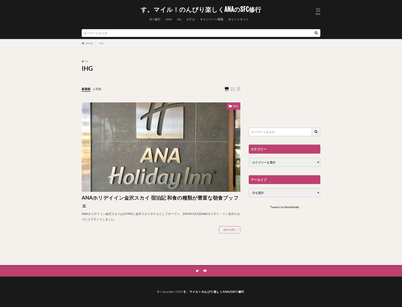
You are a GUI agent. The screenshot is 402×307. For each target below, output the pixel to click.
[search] (316, 33)
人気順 (97, 89)
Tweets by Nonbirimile (284, 207)
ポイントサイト (238, 19)
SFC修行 (155, 19)
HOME (89, 43)
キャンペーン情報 (211, 19)
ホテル (190, 19)
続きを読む (229, 229)
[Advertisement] (284, 89)
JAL (179, 19)
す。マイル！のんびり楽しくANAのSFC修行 (201, 9)
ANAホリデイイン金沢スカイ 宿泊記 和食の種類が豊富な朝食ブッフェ (160, 201)
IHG (101, 43)
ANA (168, 19)
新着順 (86, 89)
